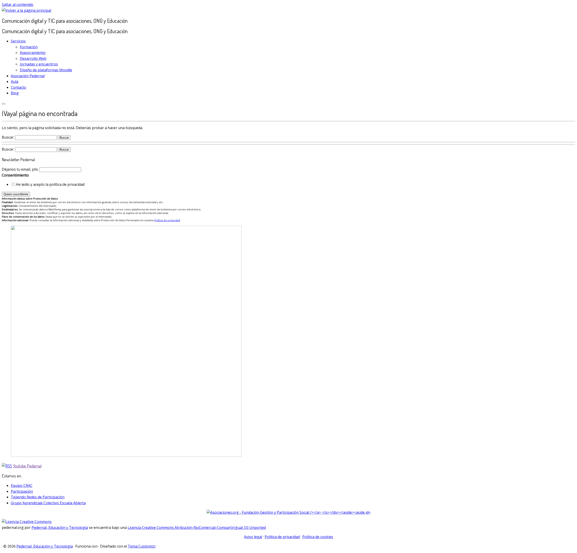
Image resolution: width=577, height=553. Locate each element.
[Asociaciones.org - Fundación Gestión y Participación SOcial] (289, 512)
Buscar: (8, 137)
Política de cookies (317, 536)
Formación (29, 46)
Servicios (18, 41)
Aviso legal (253, 536)
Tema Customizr (142, 546)
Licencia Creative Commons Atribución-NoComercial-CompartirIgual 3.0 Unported (197, 527)
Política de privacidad (167, 220)
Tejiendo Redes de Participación (37, 497)
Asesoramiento (33, 52)
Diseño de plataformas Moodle (46, 69)
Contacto (18, 87)
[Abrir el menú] (3, 104)
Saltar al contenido (17, 4)
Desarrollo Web (33, 58)
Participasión (22, 491)
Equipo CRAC (21, 485)
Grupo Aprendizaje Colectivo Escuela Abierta (48, 502)
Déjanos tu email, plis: (20, 169)
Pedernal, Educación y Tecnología (60, 527)
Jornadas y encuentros (39, 64)
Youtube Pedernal (27, 465)
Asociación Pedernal (28, 75)
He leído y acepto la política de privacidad (50, 184)
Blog (15, 93)
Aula (14, 81)
